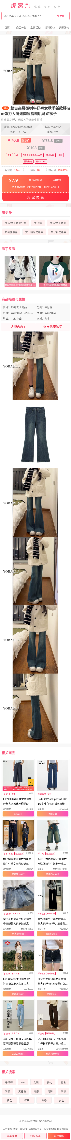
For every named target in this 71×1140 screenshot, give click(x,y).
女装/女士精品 (58, 223)
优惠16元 (16, 873)
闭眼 (7, 1091)
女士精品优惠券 (34, 232)
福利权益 (50, 27)
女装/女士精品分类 (15, 223)
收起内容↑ (18, 326)
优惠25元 (50, 873)
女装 (36, 1082)
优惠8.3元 (50, 933)
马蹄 (50, 1091)
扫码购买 (35, 1136)
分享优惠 (12, 1136)
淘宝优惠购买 (52, 326)
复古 (63, 1082)
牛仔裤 (38, 223)
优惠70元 (50, 1053)
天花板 (22, 1091)
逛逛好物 (64, 27)
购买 (16, 813)
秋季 (44, 1100)
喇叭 (63, 1091)
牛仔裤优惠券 (58, 232)
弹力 (49, 1082)
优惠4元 (16, 933)
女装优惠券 (11, 232)
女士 (61, 1100)
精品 (9, 1100)
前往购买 (59, 1136)
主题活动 (35, 27)
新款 (36, 1091)
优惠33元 (16, 993)
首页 (7, 27)
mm (23, 1082)
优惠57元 (16, 1053)
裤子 (26, 1100)
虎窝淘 (21, 5)
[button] (23, 101)
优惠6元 (50, 993)
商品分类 (21, 27)
